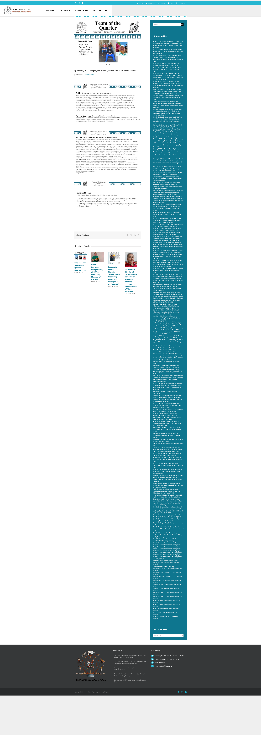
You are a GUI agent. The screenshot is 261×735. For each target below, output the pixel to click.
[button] (106, 10)
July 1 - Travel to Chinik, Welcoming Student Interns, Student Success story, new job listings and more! (168, 465)
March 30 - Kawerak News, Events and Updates (167, 553)
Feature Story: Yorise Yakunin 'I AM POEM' (166, 561)
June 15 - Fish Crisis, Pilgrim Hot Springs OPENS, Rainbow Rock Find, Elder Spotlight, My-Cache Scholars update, (167, 471)
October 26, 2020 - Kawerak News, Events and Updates (167, 585)
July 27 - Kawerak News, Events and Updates (166, 543)
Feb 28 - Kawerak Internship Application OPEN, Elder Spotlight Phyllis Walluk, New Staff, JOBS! (167, 516)
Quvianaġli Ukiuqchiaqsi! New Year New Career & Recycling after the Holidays (168, 440)
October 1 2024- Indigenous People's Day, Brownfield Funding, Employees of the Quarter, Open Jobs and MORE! (167, 318)
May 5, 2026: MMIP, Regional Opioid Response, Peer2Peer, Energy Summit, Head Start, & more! (167, 90)
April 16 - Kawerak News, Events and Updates (166, 549)
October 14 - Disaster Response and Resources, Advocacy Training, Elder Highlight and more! (167, 397)
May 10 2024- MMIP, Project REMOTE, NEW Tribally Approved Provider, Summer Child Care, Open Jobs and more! (168, 342)
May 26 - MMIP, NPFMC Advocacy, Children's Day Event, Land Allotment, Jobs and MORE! (168, 410)
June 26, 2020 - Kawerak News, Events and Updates (165, 617)
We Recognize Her (158, 559)
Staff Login (105, 692)
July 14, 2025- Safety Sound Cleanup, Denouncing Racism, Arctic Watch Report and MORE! (168, 225)
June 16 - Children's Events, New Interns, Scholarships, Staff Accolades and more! (165, 414)
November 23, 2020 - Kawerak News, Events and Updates (167, 578)
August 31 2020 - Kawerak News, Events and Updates (166, 601)
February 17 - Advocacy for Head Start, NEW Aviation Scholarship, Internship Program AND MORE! (167, 429)
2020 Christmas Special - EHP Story (163, 567)
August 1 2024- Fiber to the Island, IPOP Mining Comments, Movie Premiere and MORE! (167, 337)
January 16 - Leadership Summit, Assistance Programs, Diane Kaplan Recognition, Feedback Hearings (167, 435)
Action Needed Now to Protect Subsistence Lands (166, 363)
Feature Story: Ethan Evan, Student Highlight (166, 555)
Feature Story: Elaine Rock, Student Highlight (166, 551)
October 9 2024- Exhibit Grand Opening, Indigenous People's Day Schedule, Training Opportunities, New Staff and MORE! (166, 306)
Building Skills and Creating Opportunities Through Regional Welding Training (129, 675)
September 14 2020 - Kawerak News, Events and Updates (167, 597)
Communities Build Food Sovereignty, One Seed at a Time (130, 681)
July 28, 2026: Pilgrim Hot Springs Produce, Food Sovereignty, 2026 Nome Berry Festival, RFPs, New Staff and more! (168, 51)
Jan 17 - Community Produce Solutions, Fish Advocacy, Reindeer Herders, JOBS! (166, 520)
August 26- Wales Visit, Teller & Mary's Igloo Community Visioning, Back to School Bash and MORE (167, 214)
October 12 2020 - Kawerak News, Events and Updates (166, 589)
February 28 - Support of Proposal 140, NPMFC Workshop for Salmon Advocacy (167, 418)
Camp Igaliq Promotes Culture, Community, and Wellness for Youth (128, 669)
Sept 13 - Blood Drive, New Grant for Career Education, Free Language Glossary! (166, 540)
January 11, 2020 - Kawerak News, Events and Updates (166, 564)
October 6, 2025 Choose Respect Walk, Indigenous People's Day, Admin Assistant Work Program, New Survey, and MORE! (168, 200)
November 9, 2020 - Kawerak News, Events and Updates (167, 581)
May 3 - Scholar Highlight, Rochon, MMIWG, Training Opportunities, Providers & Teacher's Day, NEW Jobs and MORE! (168, 485)
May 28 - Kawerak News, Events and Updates (166, 547)
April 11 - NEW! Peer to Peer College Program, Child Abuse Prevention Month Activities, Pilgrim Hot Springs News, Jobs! (167, 423)
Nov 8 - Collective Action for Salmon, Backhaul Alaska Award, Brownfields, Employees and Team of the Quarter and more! (168, 529)
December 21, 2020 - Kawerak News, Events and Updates (167, 570)
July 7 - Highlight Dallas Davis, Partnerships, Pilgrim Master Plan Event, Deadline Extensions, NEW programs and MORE (167, 405)
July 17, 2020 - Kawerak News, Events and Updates (165, 613)
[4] (107, 42)
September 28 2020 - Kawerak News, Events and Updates (167, 593)
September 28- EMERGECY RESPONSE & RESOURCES (165, 393)
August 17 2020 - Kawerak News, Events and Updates (166, 605)
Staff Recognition (90, 75)
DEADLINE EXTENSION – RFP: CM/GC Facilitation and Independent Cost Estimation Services (130, 663)
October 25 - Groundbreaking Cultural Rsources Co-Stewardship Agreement (167, 400)
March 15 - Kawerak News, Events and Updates (167, 557)
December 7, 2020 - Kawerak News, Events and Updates (167, 574)
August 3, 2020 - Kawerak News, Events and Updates (166, 609)
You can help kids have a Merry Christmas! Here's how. (168, 444)
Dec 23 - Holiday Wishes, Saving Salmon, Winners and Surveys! (168, 524)
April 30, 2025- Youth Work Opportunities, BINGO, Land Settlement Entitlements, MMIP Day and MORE (168, 270)
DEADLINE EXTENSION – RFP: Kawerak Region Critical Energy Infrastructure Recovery (130, 656)
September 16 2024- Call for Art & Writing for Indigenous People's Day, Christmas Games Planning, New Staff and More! (166, 312)
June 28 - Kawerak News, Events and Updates (166, 545)
